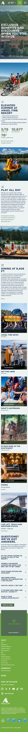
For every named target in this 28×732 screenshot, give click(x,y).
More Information (5, 450)
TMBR (19, 727)
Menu (25, 2)
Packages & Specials (6, 142)
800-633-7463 (9, 693)
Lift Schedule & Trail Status (7, 215)
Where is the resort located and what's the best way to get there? (11, 565)
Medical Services (5, 650)
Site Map (3, 654)
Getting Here (4, 644)
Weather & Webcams (6, 646)
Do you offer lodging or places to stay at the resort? (11, 557)
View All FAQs (7, 605)
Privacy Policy (4, 662)
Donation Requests (5, 656)
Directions (3, 373)
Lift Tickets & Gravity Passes (8, 217)
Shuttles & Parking (5, 648)
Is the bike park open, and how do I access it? (11, 591)
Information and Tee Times (11, 35)
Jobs (2, 642)
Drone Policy (4, 660)
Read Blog (3, 336)
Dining (2, 298)
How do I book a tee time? (12, 585)
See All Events (4, 410)
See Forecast (4, 530)
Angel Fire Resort (3, 2)
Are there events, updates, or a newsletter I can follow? (11, 579)
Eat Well (3, 489)
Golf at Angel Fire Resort (7, 219)
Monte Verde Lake (5, 221)
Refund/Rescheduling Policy (8, 664)
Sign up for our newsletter (7, 684)
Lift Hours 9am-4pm (6, 658)
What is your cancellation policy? (10, 597)
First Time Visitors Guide (7, 141)
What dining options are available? (11, 572)
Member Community (6, 670)
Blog (2, 652)
